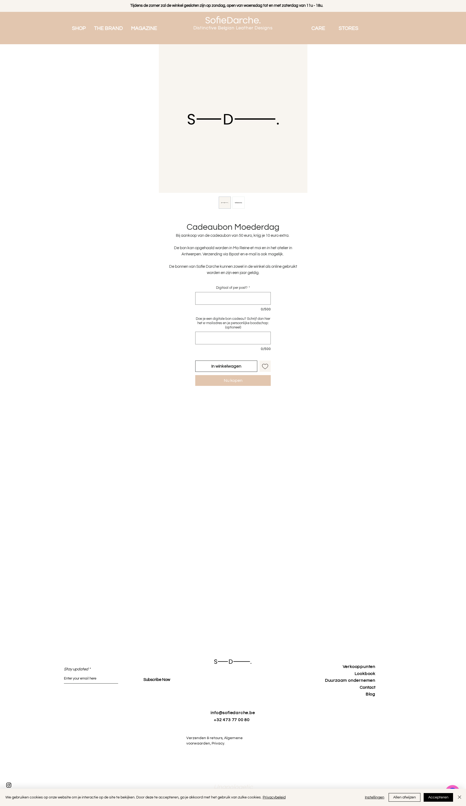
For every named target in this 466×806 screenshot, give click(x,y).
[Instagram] (8, 785)
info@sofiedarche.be (233, 713)
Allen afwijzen (404, 797)
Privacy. (221, 743)
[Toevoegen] (265, 366)
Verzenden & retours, (205, 738)
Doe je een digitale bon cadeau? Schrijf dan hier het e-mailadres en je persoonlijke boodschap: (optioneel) (233, 323)
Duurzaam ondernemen (350, 680)
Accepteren (438, 797)
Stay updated (76, 669)
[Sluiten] (459, 797)
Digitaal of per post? (233, 288)
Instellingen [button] (374, 797)
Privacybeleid (274, 797)
